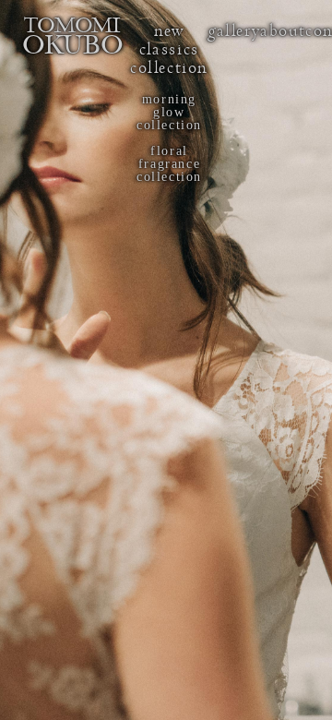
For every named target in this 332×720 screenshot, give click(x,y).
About (282, 31)
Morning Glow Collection (169, 112)
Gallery (234, 31)
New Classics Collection (169, 49)
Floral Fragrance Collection (169, 164)
